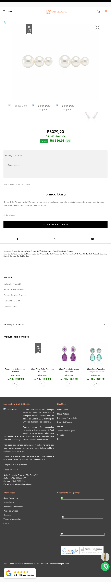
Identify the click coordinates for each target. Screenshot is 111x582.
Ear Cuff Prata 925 (78, 254)
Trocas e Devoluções (66, 431)
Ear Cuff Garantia (40, 254)
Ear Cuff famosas (27, 254)
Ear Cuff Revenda (9, 256)
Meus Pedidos (63, 414)
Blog (59, 439)
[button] (4, 22)
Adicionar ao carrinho (57, 224)
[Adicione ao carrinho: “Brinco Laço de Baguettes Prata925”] (15, 384)
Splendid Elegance (66, 251)
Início (5, 184)
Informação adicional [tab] (13, 325)
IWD (66, 564)
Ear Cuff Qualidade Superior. (96, 254)
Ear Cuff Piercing (66, 254)
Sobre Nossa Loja (10, 498)
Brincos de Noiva (24, 184)
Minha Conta (62, 409)
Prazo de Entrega (64, 422)
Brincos (14, 251)
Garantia (60, 426)
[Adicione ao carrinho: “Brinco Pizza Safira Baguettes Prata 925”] (42, 384)
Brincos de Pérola (37, 251)
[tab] (55, 297)
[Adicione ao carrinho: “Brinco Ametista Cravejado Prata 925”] (69, 384)
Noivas (12, 184)
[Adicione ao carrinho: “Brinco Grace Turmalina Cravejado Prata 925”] (96, 384)
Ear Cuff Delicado (14, 254)
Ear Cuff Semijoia (23, 256)
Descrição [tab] (8, 277)
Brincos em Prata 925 (52, 251)
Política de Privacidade (67, 418)
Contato (60, 435)
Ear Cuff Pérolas (53, 254)
